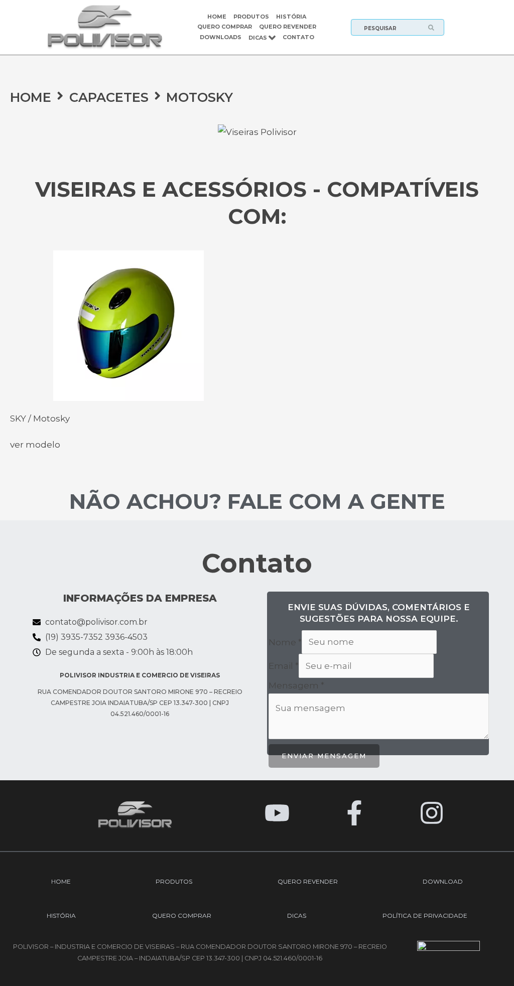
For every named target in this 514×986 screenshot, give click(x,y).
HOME (30, 97)
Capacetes (109, 97)
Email (284, 666)
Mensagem (296, 685)
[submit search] (435, 28)
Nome (285, 642)
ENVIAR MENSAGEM (324, 756)
